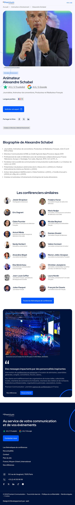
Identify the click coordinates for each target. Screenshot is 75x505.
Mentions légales (66, 494)
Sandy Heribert (19, 244)
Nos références (11, 393)
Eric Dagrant (18, 212)
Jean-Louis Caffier (21, 276)
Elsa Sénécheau (19, 265)
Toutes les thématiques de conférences (37, 301)
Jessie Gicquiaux (20, 200)
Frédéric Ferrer (54, 200)
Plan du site (7, 458)
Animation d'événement (20, 7)
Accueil (5, 7)
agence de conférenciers (41, 387)
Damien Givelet (54, 233)
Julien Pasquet (19, 287)
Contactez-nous (11, 438)
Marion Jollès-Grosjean (58, 255)
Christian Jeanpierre (57, 265)
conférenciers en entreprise (27, 372)
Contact (6, 454)
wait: (27, 501)
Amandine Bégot (20, 255)
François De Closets (56, 287)
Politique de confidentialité (50, 494)
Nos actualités (8, 451)
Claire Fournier (19, 221)
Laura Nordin (53, 276)
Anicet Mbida (18, 232)
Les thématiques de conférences (15, 447)
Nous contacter (26, 393)
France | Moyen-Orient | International (17, 461)
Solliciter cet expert (12, 109)
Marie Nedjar (53, 210)
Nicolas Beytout (55, 221)
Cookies (7, 496)
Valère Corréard (54, 244)
